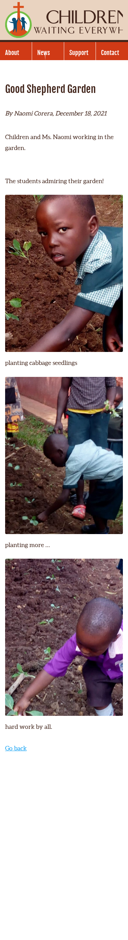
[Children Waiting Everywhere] (64, 20)
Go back (16, 748)
